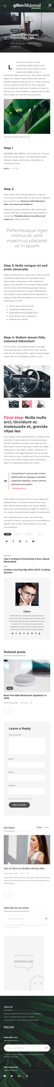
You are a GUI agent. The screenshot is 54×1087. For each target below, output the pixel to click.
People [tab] (39, 827)
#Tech (40, 534)
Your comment (15, 735)
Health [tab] (46, 827)
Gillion (12, 43)
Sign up (46, 919)
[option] (27, 682)
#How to (29, 534)
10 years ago (20, 43)
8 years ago (13, 703)
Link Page (14, 168)
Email (11, 772)
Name (11, 759)
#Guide (17, 534)
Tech (24, 30)
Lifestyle (15, 30)
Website (12, 785)
